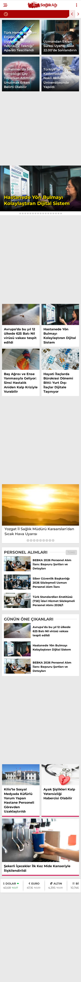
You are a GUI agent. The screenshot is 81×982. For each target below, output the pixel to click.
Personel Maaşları (21, 72)
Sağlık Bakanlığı (19, 56)
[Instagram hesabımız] (39, 975)
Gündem (12, 32)
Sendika (12, 40)
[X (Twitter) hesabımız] (26, 975)
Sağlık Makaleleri (20, 88)
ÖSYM (10, 80)
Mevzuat (12, 48)
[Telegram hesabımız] (51, 975)
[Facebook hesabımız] (13, 975)
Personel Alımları (20, 64)
